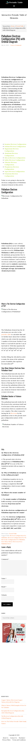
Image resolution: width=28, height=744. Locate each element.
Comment (5, 559)
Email (3, 587)
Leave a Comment (16, 45)
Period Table (13, 533)
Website (4, 595)
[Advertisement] (14, 62)
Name (3, 578)
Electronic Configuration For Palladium (13, 539)
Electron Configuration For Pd (17, 537)
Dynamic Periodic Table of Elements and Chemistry (14, 2)
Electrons (14, 413)
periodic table (6, 334)
